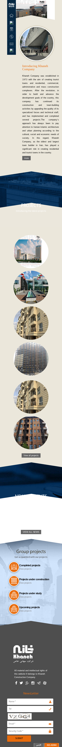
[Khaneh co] (12, 8)
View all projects (31, 455)
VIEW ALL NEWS (31, 532)
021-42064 (51, 745)
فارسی (38, 744)
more (26, 158)
